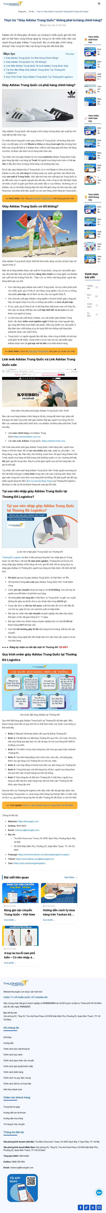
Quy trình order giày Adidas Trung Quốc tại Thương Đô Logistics (39, 77)
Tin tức (31, 11)
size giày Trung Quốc (39, 351)
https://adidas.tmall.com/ (53, 441)
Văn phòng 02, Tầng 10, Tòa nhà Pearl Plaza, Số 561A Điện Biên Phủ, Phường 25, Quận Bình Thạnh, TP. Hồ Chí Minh (50, 1148)
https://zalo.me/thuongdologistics (29, 863)
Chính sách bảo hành (12, 1054)
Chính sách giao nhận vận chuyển (18, 1060)
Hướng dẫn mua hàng (13, 1118)
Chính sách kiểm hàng (13, 1072)
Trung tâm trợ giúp (11, 1107)
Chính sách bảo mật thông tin (16, 1049)
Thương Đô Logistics (12, 557)
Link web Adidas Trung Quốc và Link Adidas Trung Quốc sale (37, 66)
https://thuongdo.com (28, 821)
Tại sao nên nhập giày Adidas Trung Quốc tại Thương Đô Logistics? (35, 71)
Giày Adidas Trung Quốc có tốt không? (26, 62)
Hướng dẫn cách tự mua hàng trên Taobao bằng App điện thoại (59, 914)
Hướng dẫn (8, 1043)
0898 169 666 (14, 1162)
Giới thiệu (7, 1037)
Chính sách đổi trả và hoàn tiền (17, 1083)
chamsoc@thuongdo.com (27, 830)
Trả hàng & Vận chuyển (14, 1124)
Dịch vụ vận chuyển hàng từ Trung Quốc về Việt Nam (48, 805)
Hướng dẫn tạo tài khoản (14, 1112)
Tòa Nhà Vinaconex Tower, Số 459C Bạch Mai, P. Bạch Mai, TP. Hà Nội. (51, 1142)
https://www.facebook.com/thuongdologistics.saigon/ (43, 854)
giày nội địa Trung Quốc (41, 198)
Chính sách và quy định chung (17, 1078)
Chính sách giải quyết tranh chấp (18, 1066)
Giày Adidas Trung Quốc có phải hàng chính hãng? (32, 58)
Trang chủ (22, 11)
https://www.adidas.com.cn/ (27, 436)
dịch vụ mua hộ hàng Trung (39, 481)
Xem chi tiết (10, 920)
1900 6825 (16, 1156)
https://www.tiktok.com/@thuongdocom (35, 859)
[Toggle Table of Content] (70, 53)
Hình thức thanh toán (12, 1089)
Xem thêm (71, 877)
